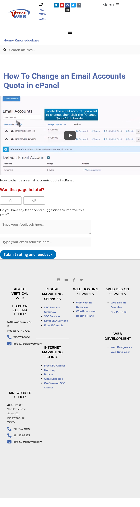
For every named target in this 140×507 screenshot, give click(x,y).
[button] (111, 5)
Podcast (49, 374)
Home (8, 40)
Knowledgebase (27, 40)
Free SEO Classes (54, 366)
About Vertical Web (19, 294)
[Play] (70, 135)
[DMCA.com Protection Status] (107, 502)
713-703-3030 (42, 15)
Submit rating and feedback (28, 254)
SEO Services (52, 316)
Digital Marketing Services (52, 294)
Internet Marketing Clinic (52, 352)
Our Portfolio (119, 312)
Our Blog (49, 370)
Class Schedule (53, 379)
